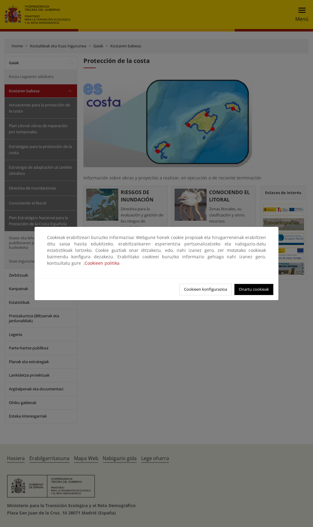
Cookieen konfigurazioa (205, 289)
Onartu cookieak (254, 289)
